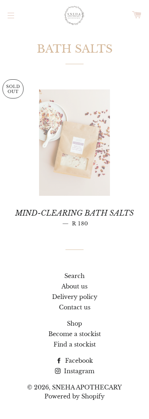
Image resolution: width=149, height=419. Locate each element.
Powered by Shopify (74, 396)
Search (74, 275)
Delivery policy (74, 296)
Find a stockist (75, 344)
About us (74, 286)
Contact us (74, 307)
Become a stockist (74, 334)
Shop (74, 323)
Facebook (78, 360)
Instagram (78, 371)
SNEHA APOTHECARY (87, 387)
